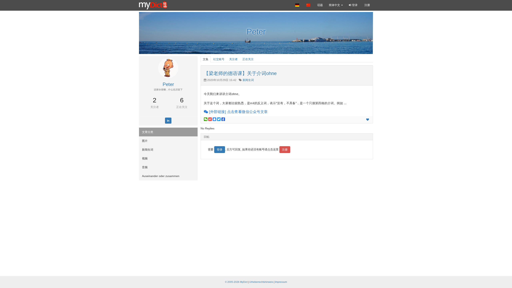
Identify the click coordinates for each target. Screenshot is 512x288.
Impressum (281, 282)
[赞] (367, 119)
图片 (145, 140)
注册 (367, 5)
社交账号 (218, 59)
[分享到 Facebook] (223, 119)
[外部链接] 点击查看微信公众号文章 (238, 112)
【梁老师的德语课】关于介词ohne (240, 73)
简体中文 (335, 5)
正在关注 (181, 107)
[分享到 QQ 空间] (214, 119)
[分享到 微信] (205, 119)
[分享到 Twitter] (219, 119)
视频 (145, 158)
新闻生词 (147, 149)
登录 (354, 5)
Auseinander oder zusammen (160, 176)
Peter (256, 31)
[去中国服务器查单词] (308, 5)
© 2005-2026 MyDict (236, 282)
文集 (205, 59)
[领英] (168, 121)
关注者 (154, 107)
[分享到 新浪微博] (210, 119)
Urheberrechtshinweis (261, 282)
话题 (320, 5)
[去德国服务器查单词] (297, 5)
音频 (145, 167)
